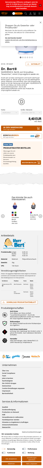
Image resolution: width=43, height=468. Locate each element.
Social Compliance (8, 373)
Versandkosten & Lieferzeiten (12, 417)
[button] (26, 13)
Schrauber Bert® (15, 218)
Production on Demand (10, 412)
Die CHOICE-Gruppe (9, 383)
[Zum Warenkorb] (34, 13)
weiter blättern (40, 216)
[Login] (30, 13)
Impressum (6, 391)
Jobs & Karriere (7, 378)
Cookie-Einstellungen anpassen (13, 388)
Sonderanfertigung (9, 410)
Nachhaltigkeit (7, 381)
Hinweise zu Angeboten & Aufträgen (15, 422)
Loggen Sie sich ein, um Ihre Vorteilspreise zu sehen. (21, 41)
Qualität (5, 407)
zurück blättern (3, 216)
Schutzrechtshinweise (10, 425)
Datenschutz (6, 386)
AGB (3, 415)
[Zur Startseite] (4, 13)
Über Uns (5, 371)
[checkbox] (4, 449)
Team (4, 376)
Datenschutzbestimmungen (31, 432)
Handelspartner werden (10, 420)
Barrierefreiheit (7, 393)
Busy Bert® (34, 215)
